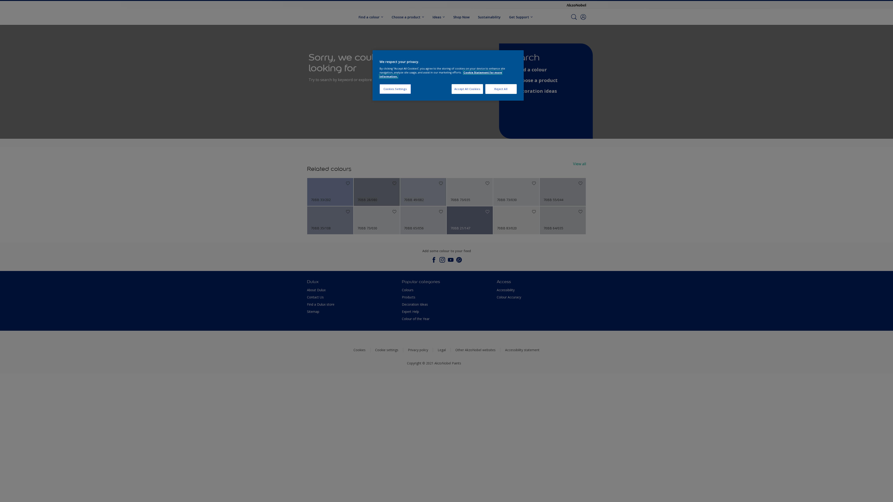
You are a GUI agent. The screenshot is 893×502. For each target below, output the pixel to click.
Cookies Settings (395, 89)
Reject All (501, 89)
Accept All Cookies (467, 89)
